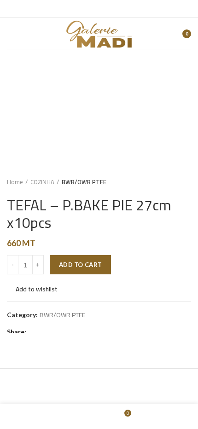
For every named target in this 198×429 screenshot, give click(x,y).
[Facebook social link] (35, 332)
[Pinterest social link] (56, 332)
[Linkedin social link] (67, 332)
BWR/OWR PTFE (84, 182)
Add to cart (80, 264)
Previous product (168, 181)
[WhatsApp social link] (77, 332)
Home (15, 182)
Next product (186, 181)
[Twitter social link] (46, 332)
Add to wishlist (37, 289)
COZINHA (42, 182)
